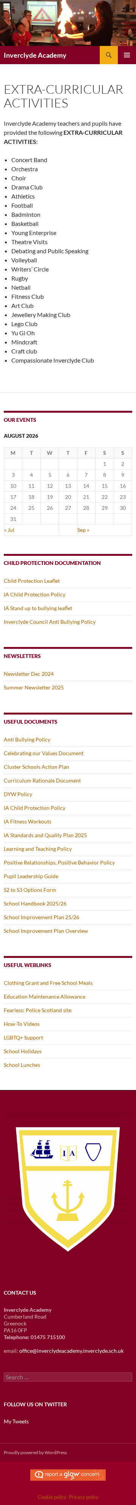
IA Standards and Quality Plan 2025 (45, 835)
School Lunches (22, 1065)
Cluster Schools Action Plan (36, 767)
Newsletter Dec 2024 (29, 673)
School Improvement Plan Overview (46, 931)
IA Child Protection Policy (34, 594)
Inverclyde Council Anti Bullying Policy (50, 621)
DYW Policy (18, 794)
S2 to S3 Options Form (30, 890)
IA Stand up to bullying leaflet (38, 608)
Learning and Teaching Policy (38, 849)
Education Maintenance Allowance (44, 996)
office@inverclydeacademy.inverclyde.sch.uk (71, 1350)
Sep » (83, 530)
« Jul (9, 530)
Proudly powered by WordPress (35, 1452)
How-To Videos (22, 1024)
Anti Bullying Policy (27, 739)
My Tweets (16, 1421)
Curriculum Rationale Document (42, 780)
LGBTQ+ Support (23, 1037)
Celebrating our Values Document (43, 753)
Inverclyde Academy (35, 55)
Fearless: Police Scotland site (37, 1010)
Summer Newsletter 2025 (34, 687)
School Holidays (23, 1051)
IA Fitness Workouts (27, 821)
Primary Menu (127, 55)
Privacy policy (84, 1497)
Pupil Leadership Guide (31, 876)
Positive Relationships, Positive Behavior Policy (59, 862)
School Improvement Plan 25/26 (41, 917)
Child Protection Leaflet (32, 580)
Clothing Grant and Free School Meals (48, 983)
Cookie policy (52, 1497)
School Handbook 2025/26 (35, 903)
